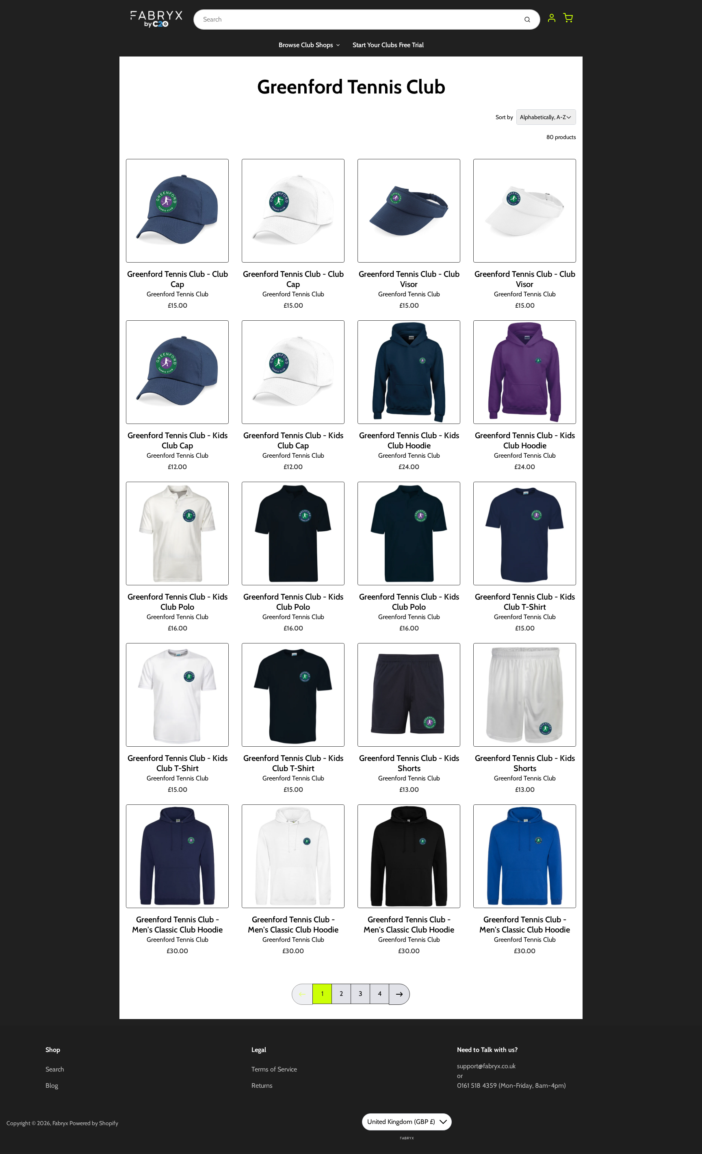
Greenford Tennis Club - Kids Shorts (409, 763)
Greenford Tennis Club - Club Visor (409, 279)
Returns (262, 1085)
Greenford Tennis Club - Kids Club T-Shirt (525, 602)
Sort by (504, 117)
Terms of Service (274, 1069)
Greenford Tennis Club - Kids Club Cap (178, 440)
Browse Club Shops (306, 45)
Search (55, 1069)
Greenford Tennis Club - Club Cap (177, 279)
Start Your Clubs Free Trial (388, 45)
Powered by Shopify (93, 1123)
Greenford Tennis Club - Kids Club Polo (178, 602)
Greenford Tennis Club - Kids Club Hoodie (409, 440)
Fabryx (60, 1123)
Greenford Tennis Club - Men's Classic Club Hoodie (177, 925)
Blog (52, 1085)
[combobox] (354, 19)
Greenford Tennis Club (177, 294)
